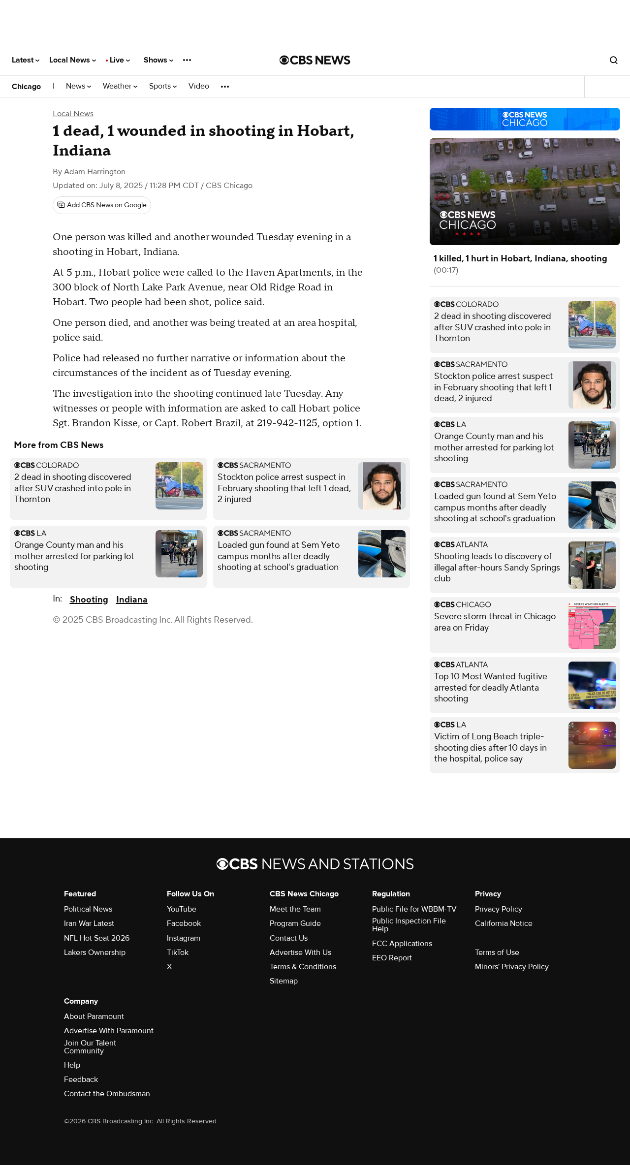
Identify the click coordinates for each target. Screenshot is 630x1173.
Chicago (26, 87)
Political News (88, 909)
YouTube (181, 909)
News (76, 86)
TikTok (178, 952)
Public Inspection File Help (409, 925)
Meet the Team (295, 909)
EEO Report (392, 958)
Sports (161, 86)
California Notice (504, 923)
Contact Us (289, 938)
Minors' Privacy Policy (512, 967)
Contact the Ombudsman (107, 1094)
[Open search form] (613, 60)
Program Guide (295, 923)
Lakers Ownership (95, 952)
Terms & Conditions (303, 967)
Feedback (81, 1079)
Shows (156, 60)
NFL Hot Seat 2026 (96, 938)
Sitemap (284, 981)
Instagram (183, 938)
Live (118, 60)
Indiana (132, 599)
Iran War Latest (89, 923)
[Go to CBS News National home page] (315, 60)
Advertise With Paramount (109, 1031)
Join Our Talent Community (90, 1047)
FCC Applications (402, 944)
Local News (70, 60)
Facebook (184, 923)
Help (72, 1065)
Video (199, 86)
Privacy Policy (498, 909)
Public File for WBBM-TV (414, 909)
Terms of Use (497, 952)
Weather (118, 86)
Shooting (89, 599)
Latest (23, 60)
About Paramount (94, 1016)
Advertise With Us (300, 952)
